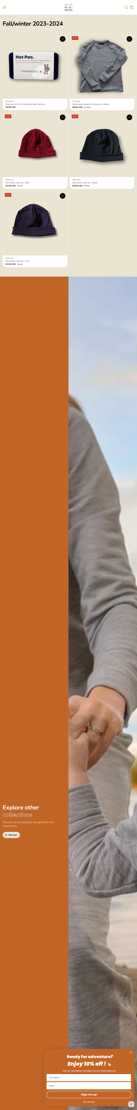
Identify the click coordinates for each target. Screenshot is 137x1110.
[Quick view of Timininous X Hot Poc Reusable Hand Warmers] (62, 39)
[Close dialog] (131, 1052)
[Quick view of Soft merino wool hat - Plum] (62, 196)
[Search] (126, 7)
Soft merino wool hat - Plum (17, 261)
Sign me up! (89, 1094)
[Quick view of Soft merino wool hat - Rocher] (129, 117)
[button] (131, 7)
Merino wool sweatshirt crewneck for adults (90, 104)
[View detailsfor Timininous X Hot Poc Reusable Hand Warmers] (35, 66)
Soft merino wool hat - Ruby (17, 182)
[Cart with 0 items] (131, 7)
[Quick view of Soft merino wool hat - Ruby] (62, 117)
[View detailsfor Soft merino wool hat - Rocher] (102, 145)
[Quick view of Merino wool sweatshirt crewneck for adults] (129, 39)
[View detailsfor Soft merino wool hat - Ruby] (35, 145)
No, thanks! (89, 1101)
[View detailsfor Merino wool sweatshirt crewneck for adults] (102, 66)
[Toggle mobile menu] (32, 7)
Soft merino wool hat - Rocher (85, 182)
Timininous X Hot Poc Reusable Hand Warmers (25, 104)
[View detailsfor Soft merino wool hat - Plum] (35, 223)
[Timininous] (68, 7)
